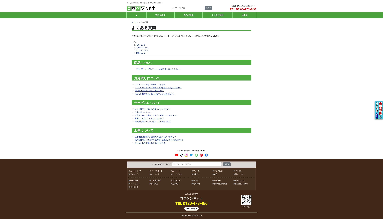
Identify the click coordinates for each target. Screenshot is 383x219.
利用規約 (196, 184)
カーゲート (176, 171)
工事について (140, 53)
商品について (140, 45)
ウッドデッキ (177, 174)
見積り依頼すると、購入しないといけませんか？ (154, 93)
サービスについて (142, 50)
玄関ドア (196, 174)
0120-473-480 (243, 9)
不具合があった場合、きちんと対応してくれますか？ (156, 115)
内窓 (215, 174)
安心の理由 (188, 15)
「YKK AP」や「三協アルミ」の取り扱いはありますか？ (158, 69)
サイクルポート (156, 171)
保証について (240, 180)
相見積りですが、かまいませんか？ (149, 90)
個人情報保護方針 (220, 184)
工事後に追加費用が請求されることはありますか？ (155, 136)
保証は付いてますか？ (144, 112)
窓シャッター (240, 174)
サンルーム (134, 174)
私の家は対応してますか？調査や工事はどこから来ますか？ (159, 139)
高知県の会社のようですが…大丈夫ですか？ (153, 121)
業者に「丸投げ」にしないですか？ (149, 118)
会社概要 (175, 184)
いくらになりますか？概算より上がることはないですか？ (158, 87)
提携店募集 (134, 187)
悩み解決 (154, 184)
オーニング (155, 174)
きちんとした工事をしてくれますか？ (150, 143)
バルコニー (239, 171)
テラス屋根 (218, 171)
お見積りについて (142, 47)
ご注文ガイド (177, 180)
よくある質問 (218, 15)
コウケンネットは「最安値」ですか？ (150, 84)
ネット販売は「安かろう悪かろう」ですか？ (153, 109)
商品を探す (160, 15)
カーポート (134, 171)
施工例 (245, 15)
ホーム (134, 22)
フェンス (196, 171)
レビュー (217, 180)
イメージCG (134, 184)
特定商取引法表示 (241, 184)
